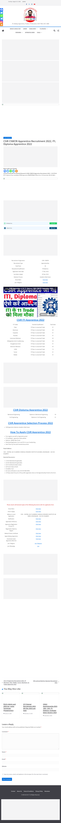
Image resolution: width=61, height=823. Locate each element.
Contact (13, 791)
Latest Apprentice (7, 137)
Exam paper (32, 28)
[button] (36, 29)
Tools (38, 32)
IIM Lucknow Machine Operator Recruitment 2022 (45, 681)
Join (38, 546)
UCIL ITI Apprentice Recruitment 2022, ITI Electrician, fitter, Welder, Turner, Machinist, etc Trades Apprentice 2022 (16, 682)
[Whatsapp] (10, 171)
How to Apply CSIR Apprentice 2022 (30, 432)
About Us (19, 791)
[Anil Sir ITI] (3, 30)
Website (4, 766)
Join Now (53, 223)
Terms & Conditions (29, 791)
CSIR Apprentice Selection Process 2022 (30, 423)
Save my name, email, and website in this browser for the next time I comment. (26, 774)
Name (4, 752)
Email (4, 759)
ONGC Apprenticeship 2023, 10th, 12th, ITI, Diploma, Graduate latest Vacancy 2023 (50, 708)
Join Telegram (38, 543)
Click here (38, 539)
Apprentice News (30, 32)
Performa (18, 32)
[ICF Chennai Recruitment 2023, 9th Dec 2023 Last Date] (30, 693)
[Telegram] (13, 171)
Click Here (45, 279)
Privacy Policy (39, 791)
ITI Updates (43, 28)
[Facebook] (5, 171)
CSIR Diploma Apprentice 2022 (30, 409)
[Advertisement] (30, 49)
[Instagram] (1, 21)
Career (25, 28)
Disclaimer (47, 791)
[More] (16, 171)
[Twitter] (7, 171)
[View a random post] (58, 30)
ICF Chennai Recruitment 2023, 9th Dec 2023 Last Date (29, 707)
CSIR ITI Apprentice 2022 (30, 319)
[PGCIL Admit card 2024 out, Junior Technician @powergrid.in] (10, 693)
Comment (5, 732)
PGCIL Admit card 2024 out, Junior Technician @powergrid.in (9, 707)
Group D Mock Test (15, 28)
